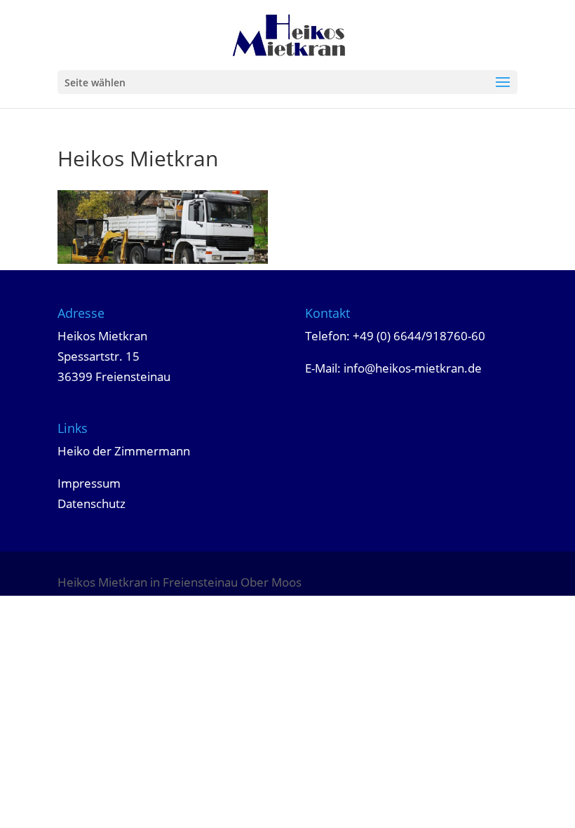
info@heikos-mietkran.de (413, 368)
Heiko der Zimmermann (124, 451)
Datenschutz (92, 503)
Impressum (89, 483)
